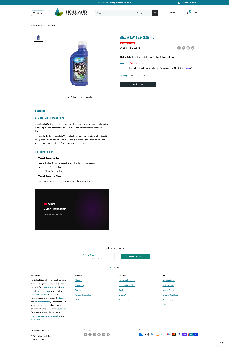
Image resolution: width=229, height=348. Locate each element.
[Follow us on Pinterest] (99, 334)
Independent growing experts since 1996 (114, 2)
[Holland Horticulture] (71, 13)
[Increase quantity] (144, 75)
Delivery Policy (168, 285)
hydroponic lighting (39, 316)
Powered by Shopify (38, 339)
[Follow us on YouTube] (103, 334)
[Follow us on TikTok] (108, 334)
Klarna (165, 304)
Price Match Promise (127, 280)
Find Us (78, 290)
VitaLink (123, 48)
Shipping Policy (169, 280)
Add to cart (138, 84)
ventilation (41, 291)
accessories (35, 319)
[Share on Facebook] (179, 48)
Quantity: (124, 75)
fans (48, 291)
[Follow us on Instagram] (94, 334)
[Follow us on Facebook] (85, 334)
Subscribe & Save (188, 2)
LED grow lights (49, 287)
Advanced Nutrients (42, 301)
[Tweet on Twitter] (188, 48)
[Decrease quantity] (131, 75)
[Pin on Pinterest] (183, 48)
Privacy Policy (168, 299)
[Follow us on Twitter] (90, 334)
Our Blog (122, 290)
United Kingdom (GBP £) (41, 330)
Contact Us (79, 285)
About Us (78, 280)
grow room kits (54, 316)
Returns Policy (168, 290)
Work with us (80, 299)
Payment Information (83, 295)
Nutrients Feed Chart (127, 285)
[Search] (155, 13)
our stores (62, 308)
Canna (61, 298)
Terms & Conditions (170, 295)
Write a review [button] (135, 256)
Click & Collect (125, 295)
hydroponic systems (39, 294)
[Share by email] (192, 48)
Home (33, 25)
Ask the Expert (124, 299)
